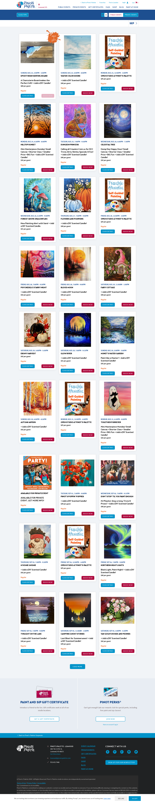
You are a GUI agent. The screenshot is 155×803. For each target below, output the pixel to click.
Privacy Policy (31, 783)
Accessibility (41, 783)
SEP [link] (132, 23)
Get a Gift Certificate (44, 719)
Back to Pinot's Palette (89, 2)
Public (115, 15)
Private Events (79, 7)
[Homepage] (32, 748)
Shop (114, 7)
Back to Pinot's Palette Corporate (31, 735)
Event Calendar (88, 746)
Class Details (27, 96)
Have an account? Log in (110, 724)
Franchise (102, 2)
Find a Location (113, 2)
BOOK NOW (88, 93)
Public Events (64, 7)
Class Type (22, 15)
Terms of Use (21, 783)
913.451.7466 (54, 762)
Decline (121, 798)
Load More (77, 667)
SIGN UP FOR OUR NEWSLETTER (121, 762)
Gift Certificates (95, 7)
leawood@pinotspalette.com (60, 758)
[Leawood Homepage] (26, 5)
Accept (134, 798)
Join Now (110, 719)
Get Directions (55, 754)
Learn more (107, 798)
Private (131, 15)
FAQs (108, 7)
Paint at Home (132, 7)
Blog (121, 7)
